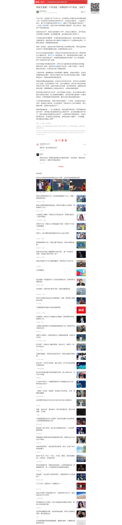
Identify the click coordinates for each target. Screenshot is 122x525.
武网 (61, 40)
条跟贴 (61, 166)
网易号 (42, 2)
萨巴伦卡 (52, 55)
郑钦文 (59, 23)
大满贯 (43, 25)
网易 (37, 2)
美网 (55, 66)
